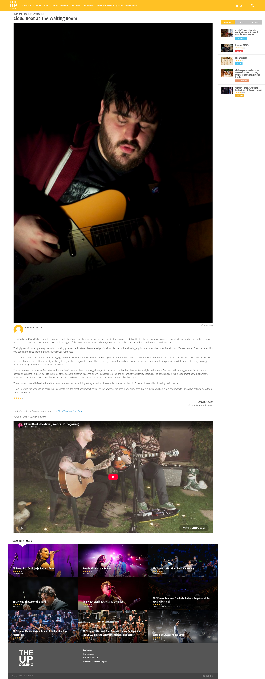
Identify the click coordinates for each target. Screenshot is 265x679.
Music (39, 5)
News (78, 5)
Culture (18, 14)
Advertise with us (90, 657)
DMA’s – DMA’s (242, 45)
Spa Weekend (241, 58)
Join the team (88, 654)
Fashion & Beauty (105, 5)
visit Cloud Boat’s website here (68, 411)
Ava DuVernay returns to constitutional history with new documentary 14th (246, 32)
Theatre (64, 5)
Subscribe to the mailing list (95, 661)
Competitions (131, 5)
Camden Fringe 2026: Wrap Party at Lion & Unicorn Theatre (248, 89)
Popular (227, 22)
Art (72, 5)
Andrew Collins (34, 327)
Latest (241, 22)
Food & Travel (51, 5)
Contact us (87, 650)
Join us (119, 5)
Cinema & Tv (28, 5)
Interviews (89, 5)
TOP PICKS (255, 22)
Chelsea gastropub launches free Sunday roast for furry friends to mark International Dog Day (247, 73)
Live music (38, 14)
